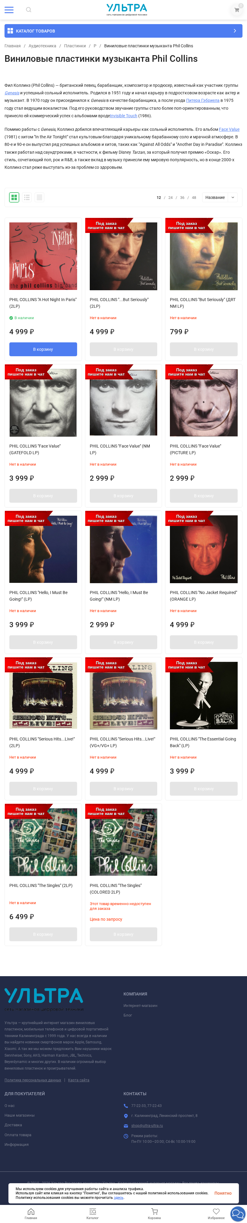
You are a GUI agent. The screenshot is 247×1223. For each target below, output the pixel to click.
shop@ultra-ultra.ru (147, 1126)
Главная (13, 46)
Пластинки (75, 46)
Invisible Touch (123, 115)
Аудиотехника (42, 46)
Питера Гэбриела (203, 100)
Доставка (13, 1125)
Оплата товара (18, 1135)
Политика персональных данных (33, 1080)
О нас (10, 1105)
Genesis (12, 92)
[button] (237, 1213)
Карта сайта (78, 1080)
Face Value (229, 129)
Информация (17, 1144)
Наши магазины (20, 1115)
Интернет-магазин (141, 1005)
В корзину (43, 349)
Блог (128, 1015)
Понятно (223, 1193)
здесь (119, 1198)
